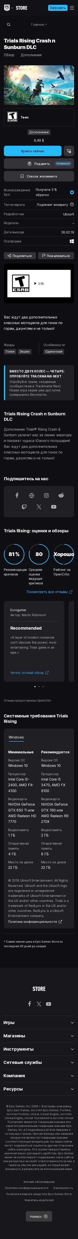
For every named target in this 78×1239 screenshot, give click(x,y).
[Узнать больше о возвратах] (72, 204)
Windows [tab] (16, 737)
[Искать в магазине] (8, 24)
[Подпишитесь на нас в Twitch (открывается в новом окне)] (24, 507)
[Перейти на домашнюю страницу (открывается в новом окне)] (32, 495)
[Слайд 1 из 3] (35, 686)
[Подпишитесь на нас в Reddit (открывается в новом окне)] (61, 495)
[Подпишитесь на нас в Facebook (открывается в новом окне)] (17, 495)
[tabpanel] (39, 806)
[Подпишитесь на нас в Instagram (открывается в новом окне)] (46, 495)
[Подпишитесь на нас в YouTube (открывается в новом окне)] (54, 507)
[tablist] (39, 737)
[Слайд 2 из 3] (39, 686)
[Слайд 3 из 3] (43, 686)
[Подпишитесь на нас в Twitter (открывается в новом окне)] (39, 507)
